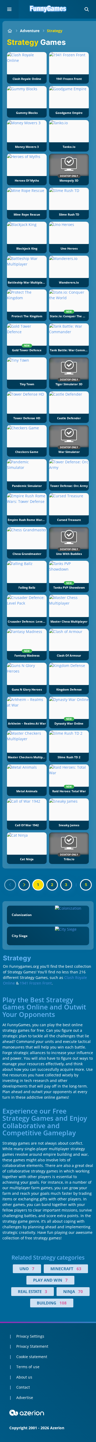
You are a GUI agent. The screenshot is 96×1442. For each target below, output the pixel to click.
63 (79, 1268)
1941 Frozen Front (36, 983)
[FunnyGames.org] (10, 30)
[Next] (24, 885)
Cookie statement (31, 1356)
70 (80, 1291)
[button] (86, 9)
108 (63, 1303)
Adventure (29, 30)
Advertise (24, 1397)
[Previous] (10, 885)
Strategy (54, 30)
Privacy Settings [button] (30, 1336)
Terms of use (27, 1366)
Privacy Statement (32, 1346)
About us (24, 1377)
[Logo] (48, 9)
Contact (23, 1387)
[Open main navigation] (9, 9)
